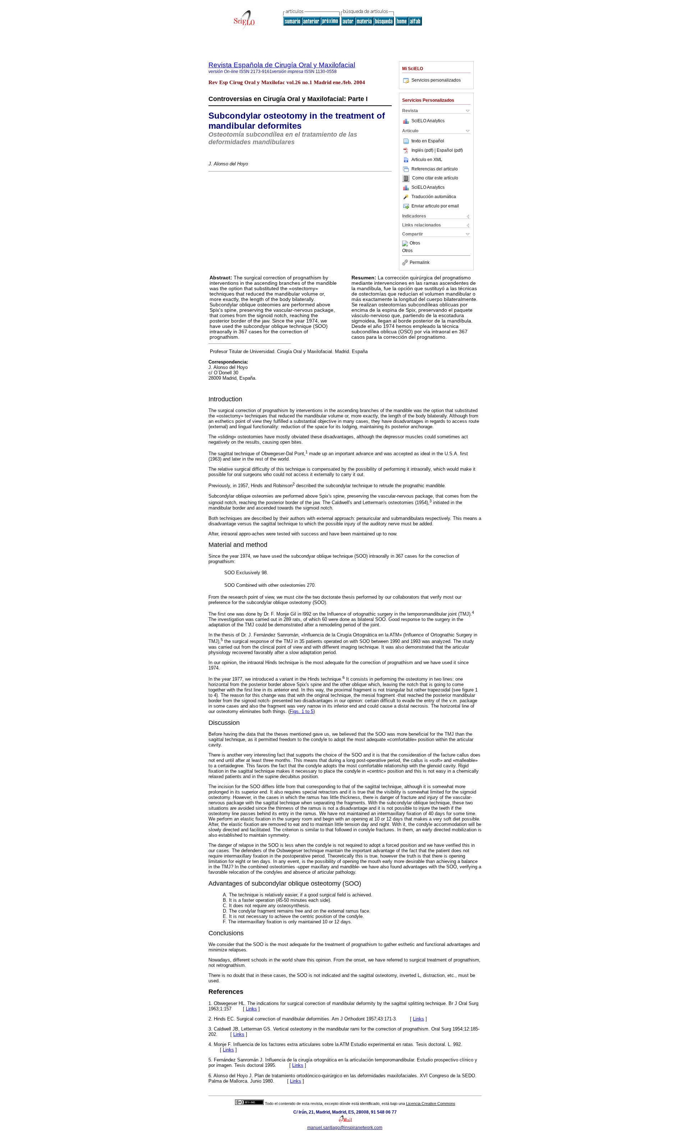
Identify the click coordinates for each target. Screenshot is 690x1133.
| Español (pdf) (448, 150)
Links (251, 1008)
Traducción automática (433, 196)
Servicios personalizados (436, 80)
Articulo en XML (426, 159)
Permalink (419, 262)
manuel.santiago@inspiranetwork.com (344, 1127)
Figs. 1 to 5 (301, 711)
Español (436, 140)
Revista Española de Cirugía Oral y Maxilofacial (281, 65)
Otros (415, 243)
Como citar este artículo (435, 178)
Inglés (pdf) (422, 150)
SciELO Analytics (428, 120)
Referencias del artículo (434, 169)
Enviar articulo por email (435, 206)
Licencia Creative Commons (430, 1103)
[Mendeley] (406, 243)
